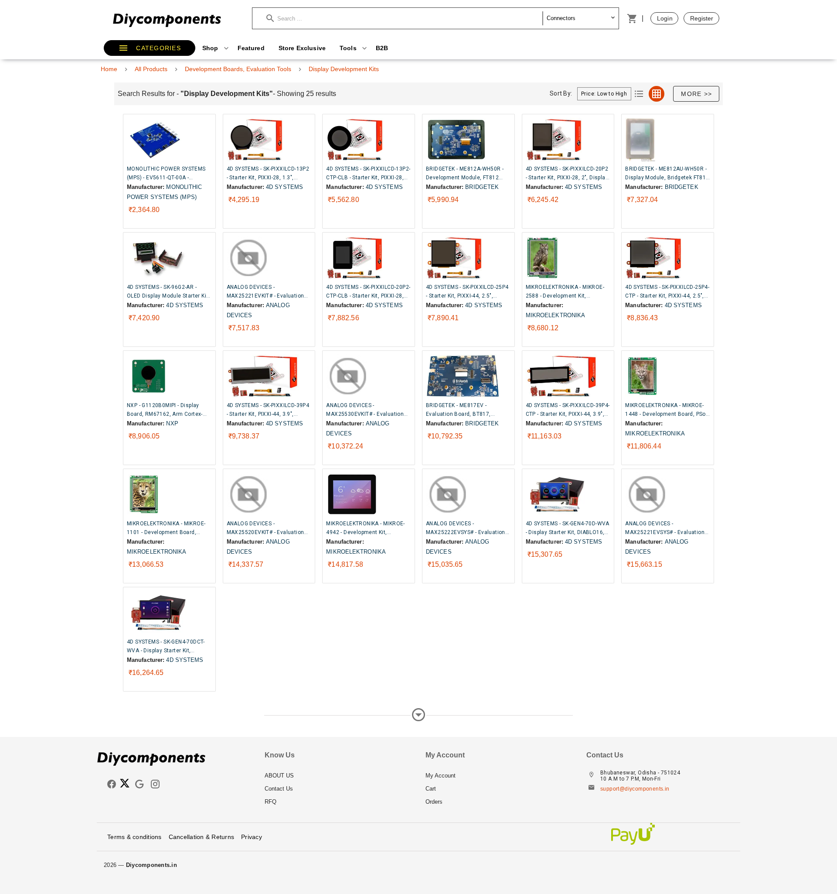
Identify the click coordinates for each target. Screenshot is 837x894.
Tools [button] (349, 48)
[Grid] (656, 94)
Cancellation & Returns (202, 836)
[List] (639, 94)
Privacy (251, 836)
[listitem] (338, 775)
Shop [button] (211, 48)
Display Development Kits (344, 68)
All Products (151, 68)
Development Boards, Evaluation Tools (238, 68)
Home (109, 68)
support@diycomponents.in (635, 789)
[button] (404, 18)
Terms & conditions (134, 836)
